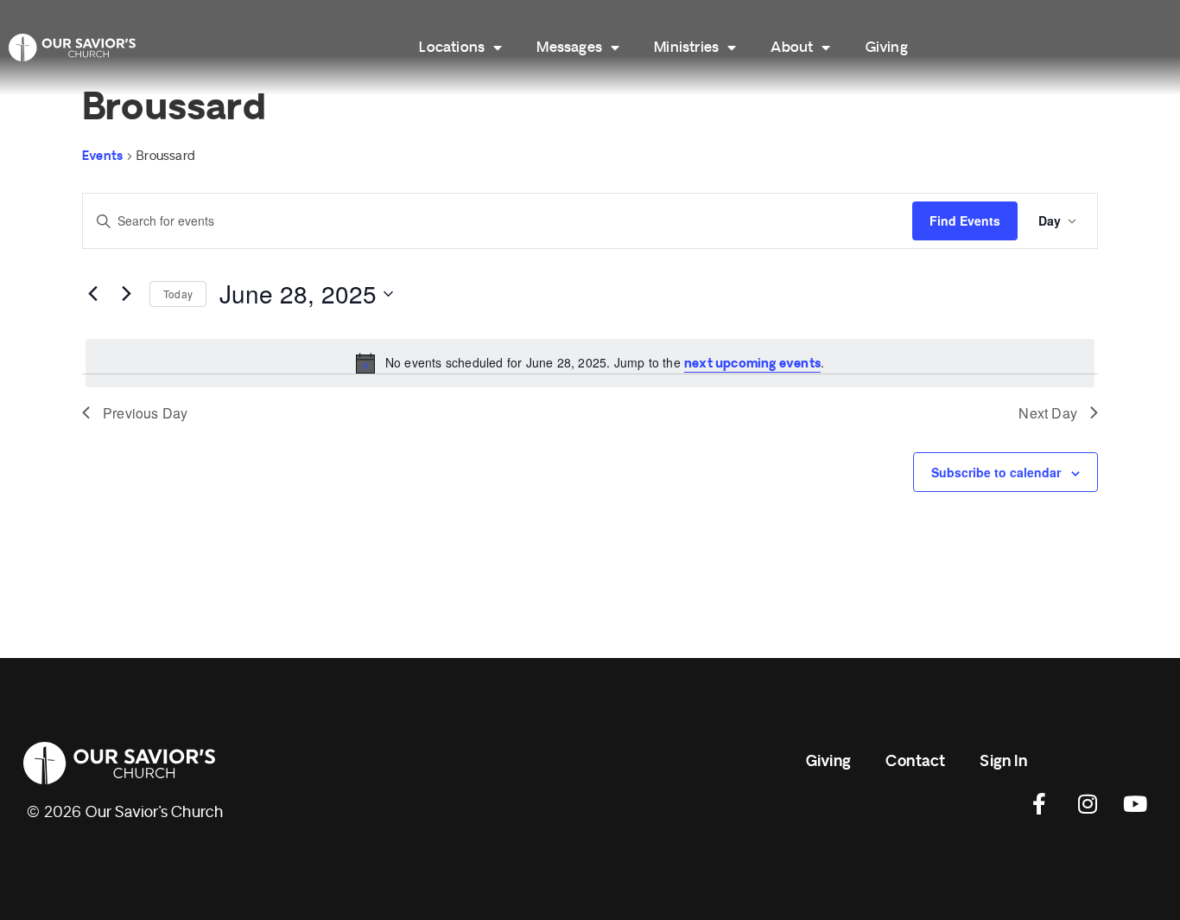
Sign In (1003, 761)
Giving (887, 47)
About (792, 47)
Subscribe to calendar (996, 472)
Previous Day (145, 413)
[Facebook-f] (1040, 803)
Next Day (1047, 413)
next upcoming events (752, 363)
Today (178, 293)
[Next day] (126, 294)
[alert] (590, 363)
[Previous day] (92, 294)
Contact (915, 761)
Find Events (964, 220)
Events (102, 156)
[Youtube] (1135, 803)
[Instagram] (1087, 803)
